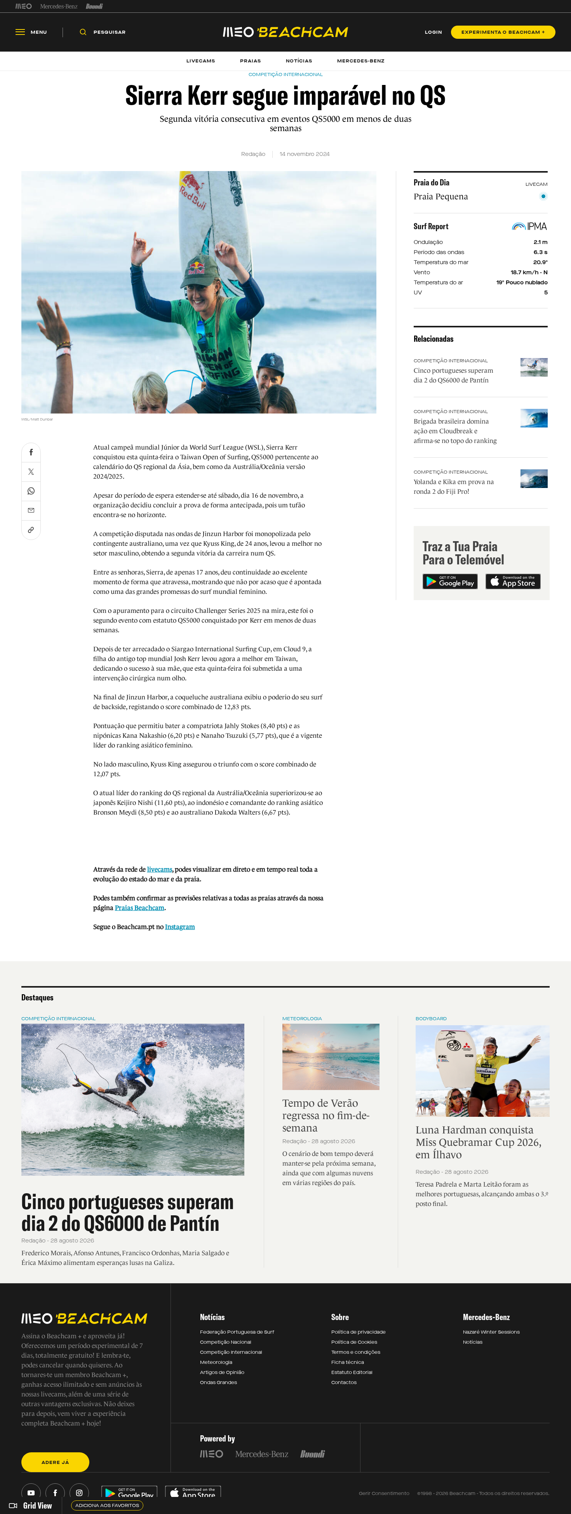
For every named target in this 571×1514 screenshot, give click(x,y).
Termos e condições (355, 1352)
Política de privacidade (358, 1332)
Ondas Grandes (218, 1382)
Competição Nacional (225, 1342)
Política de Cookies (354, 1342)
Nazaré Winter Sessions (491, 1332)
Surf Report (431, 226)
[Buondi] (94, 6)
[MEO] (24, 6)
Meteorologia (302, 1018)
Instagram (180, 927)
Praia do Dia (431, 182)
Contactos (344, 1382)
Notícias (472, 1342)
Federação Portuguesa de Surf (237, 1332)
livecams (159, 869)
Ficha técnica (347, 1362)
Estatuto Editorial (352, 1372)
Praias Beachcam (139, 908)
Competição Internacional (451, 360)
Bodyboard (431, 1018)
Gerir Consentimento (384, 1493)
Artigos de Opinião (222, 1372)
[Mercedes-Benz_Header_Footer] (59, 6)
